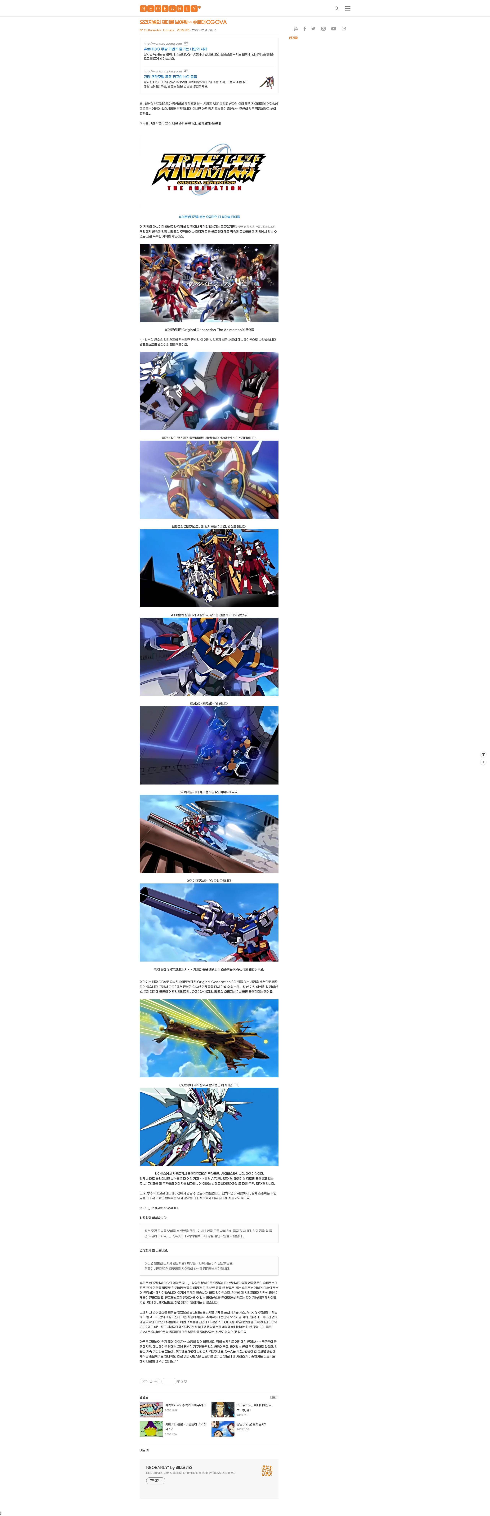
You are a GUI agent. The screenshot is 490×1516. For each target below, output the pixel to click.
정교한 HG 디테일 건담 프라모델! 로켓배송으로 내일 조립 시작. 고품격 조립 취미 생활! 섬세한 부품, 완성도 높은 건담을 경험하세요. (196, 84)
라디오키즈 (183, 30)
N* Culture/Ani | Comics (157, 30)
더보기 (274, 1397)
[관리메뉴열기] (483, 754)
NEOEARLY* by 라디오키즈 (169, 1468)
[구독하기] (483, 762)
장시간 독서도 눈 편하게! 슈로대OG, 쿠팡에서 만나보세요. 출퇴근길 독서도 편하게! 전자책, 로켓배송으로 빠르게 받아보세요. (209, 56)
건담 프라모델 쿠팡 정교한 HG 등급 (170, 77)
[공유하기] (151, 1381)
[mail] (344, 30)
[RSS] (296, 30)
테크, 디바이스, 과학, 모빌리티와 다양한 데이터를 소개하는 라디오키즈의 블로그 (190, 1473)
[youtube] (333, 30)
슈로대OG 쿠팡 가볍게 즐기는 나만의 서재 (175, 49)
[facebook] (305, 30)
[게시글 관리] (156, 1381)
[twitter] (313, 30)
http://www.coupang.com (163, 43)
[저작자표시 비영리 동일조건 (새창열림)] (182, 1381)
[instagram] (323, 30)
